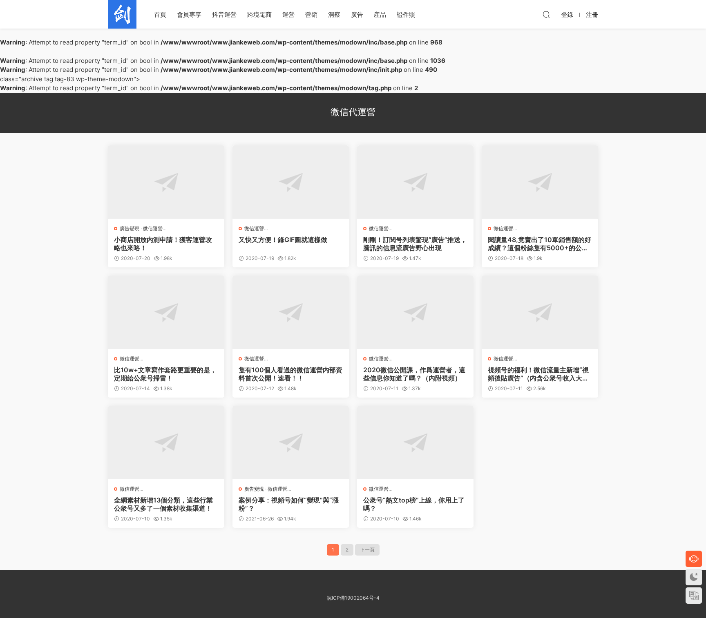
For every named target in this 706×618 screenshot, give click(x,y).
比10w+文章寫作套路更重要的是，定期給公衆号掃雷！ (165, 374)
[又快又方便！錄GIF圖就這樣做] (290, 182)
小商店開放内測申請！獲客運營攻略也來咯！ (163, 244)
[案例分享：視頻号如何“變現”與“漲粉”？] (290, 442)
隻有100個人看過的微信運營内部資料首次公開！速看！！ (290, 374)
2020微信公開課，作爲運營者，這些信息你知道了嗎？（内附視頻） (414, 374)
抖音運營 (224, 14)
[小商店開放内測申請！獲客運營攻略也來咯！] (166, 182)
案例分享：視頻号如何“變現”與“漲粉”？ (289, 504)
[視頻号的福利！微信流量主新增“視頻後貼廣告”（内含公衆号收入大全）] (540, 312)
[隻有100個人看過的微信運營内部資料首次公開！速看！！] (290, 312)
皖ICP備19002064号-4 (353, 598)
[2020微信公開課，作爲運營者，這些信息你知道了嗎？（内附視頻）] (415, 312)
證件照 (406, 14)
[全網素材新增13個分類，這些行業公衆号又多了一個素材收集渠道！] (166, 442)
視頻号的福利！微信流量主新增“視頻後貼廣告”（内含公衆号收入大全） (538, 374)
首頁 (160, 14)
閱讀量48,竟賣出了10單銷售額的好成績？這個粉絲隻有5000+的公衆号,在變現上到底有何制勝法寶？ (539, 244)
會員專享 (189, 14)
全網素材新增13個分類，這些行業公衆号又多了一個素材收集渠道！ (163, 504)
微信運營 (153, 228)
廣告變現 (129, 228)
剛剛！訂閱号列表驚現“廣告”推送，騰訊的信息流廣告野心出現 (415, 244)
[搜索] (546, 14)
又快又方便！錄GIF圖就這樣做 (283, 240)
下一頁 (367, 550)
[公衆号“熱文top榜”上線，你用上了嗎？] (415, 442)
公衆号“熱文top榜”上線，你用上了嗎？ (414, 504)
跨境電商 (259, 14)
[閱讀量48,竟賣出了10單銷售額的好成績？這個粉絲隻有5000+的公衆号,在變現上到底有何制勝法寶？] (540, 182)
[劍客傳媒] (122, 14)
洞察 (334, 14)
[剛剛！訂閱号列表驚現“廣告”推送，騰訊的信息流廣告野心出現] (415, 182)
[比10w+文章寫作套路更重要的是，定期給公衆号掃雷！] (166, 312)
